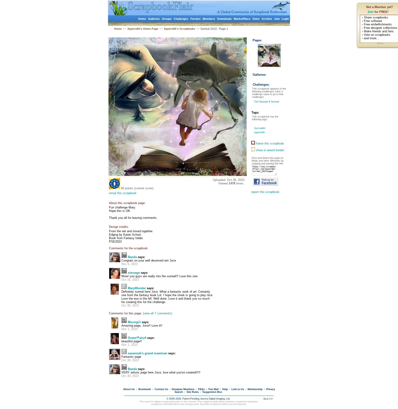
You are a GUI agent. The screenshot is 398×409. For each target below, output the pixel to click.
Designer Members (183, 389)
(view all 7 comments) (157, 313)
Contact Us (161, 389)
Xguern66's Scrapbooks (179, 28)
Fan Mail (213, 389)
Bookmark (144, 389)
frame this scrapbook (269, 143)
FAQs (201, 389)
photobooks (239, 404)
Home (142, 19)
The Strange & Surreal (266, 101)
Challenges (181, 19)
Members (209, 19)
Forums (195, 19)
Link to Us (237, 389)
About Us (129, 389)
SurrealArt (259, 128)
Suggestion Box (212, 392)
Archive (267, 19)
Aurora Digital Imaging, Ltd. (215, 398)
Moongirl (134, 322)
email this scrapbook (123, 193)
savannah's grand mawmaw (147, 353)
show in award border (269, 150)
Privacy (270, 389)
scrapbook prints (219, 404)
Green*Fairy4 (137, 338)
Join (370, 12)
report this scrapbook (265, 192)
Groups (167, 19)
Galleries (154, 19)
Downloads (224, 19)
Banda (132, 257)
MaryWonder (137, 288)
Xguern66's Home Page (142, 28)
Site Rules (193, 392)
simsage (134, 272)
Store (256, 19)
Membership (255, 389)
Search (179, 392)
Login (285, 19)
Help (225, 389)
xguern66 (259, 132)
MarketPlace (242, 19)
